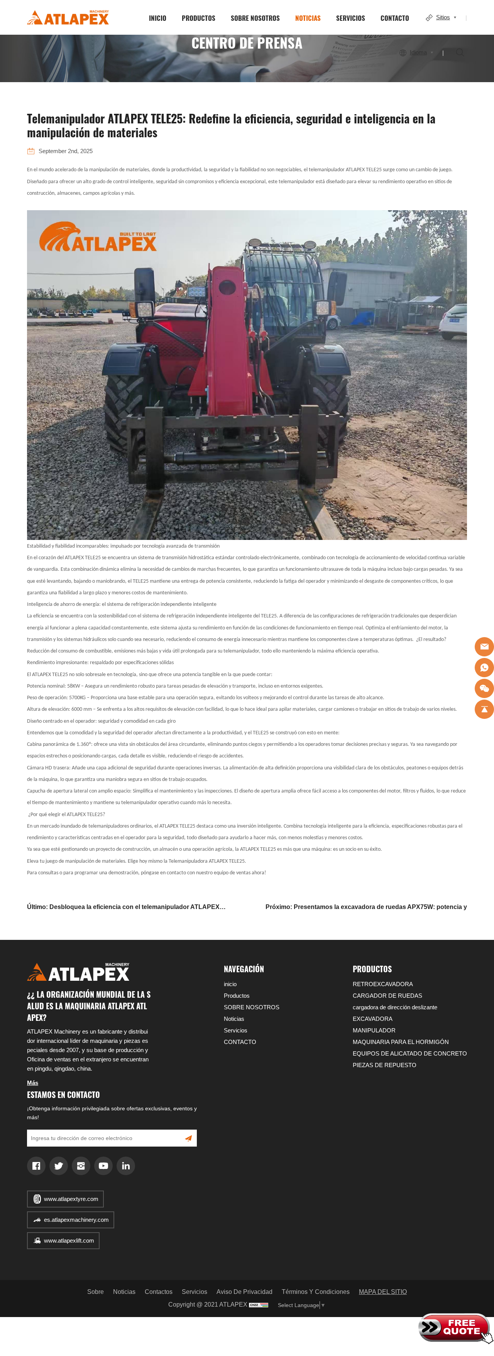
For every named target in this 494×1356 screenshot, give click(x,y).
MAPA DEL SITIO (383, 1292)
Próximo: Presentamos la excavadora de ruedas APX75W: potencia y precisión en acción (366, 908)
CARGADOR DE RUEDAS (387, 995)
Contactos (159, 1292)
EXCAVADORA (372, 1018)
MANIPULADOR (374, 1030)
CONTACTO (395, 17)
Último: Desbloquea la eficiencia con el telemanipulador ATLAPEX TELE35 (123, 908)
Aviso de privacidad (244, 1292)
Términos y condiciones (316, 1292)
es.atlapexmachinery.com (76, 1219)
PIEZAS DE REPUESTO (384, 1065)
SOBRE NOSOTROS (255, 17)
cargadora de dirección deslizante (395, 1007)
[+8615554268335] (484, 667)
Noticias (308, 17)
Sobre (95, 1292)
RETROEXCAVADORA (383, 984)
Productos (198, 17)
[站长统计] (258, 1305)
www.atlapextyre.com (71, 1199)
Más (32, 1082)
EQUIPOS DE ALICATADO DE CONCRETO (410, 1053)
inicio (157, 17)
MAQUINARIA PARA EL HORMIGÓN (401, 1042)
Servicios (350, 17)
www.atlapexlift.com (69, 1240)
